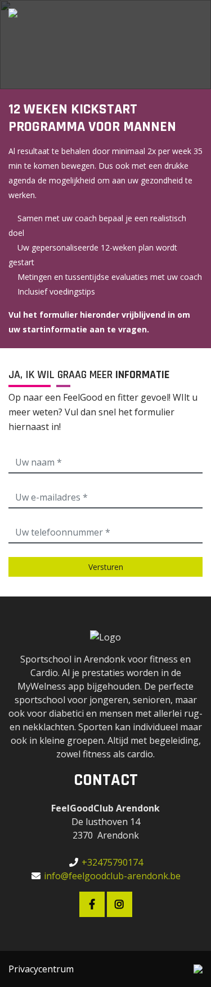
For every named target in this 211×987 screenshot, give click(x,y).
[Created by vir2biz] (198, 969)
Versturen (105, 567)
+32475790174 (112, 862)
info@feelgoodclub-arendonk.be (112, 876)
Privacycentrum (41, 969)
